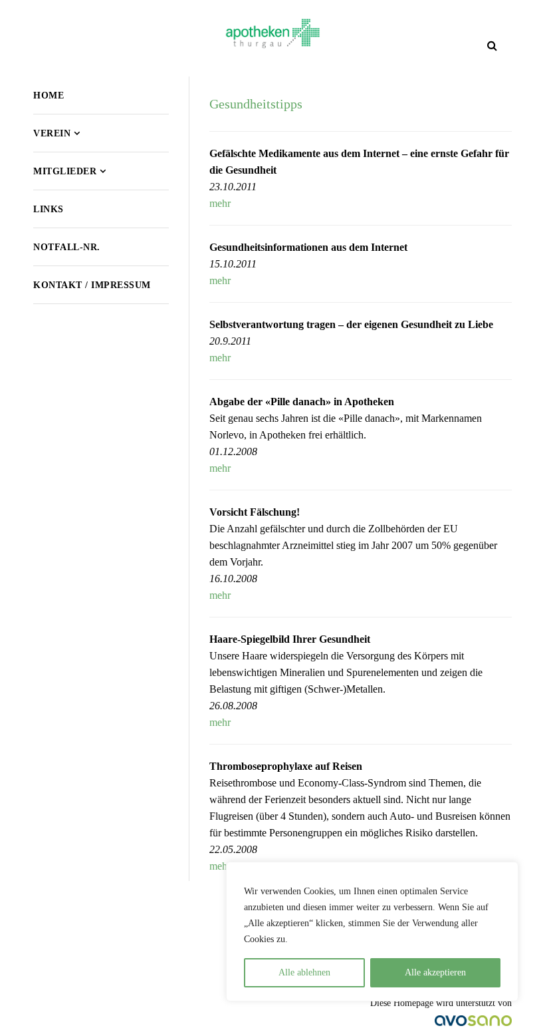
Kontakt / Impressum (92, 285)
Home (48, 95)
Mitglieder (64, 171)
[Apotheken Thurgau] (272, 33)
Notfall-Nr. (66, 247)
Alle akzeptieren (435, 972)
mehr (220, 203)
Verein (51, 133)
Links (48, 209)
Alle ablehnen (304, 972)
